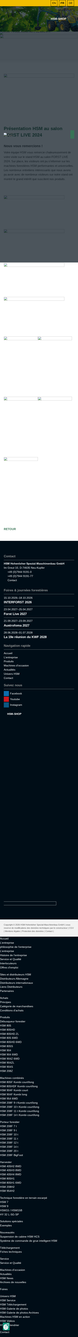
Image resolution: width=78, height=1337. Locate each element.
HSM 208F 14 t (9, 1146)
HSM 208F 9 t (8, 1130)
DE (71, 3)
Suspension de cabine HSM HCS (19, 1236)
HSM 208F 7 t (8, 1126)
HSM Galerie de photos (14, 1308)
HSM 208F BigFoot (11, 1155)
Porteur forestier (10, 1121)
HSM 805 (5, 1025)
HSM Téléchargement (13, 1304)
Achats (4, 997)
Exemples (6, 1225)
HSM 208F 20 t (9, 1150)
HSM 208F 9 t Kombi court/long (19, 1102)
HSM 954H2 (7, 1190)
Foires (4, 1289)
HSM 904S (6, 1066)
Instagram (16, 704)
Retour (10, 529)
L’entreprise (11, 657)
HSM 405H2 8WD (10, 1166)
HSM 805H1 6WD (10, 1182)
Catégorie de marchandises (16, 1006)
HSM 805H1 (7, 1178)
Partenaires (7, 990)
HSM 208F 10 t (9, 1134)
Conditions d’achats (11, 1010)
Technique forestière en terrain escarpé (23, 1197)
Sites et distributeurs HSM (15, 974)
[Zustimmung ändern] (6, 1326)
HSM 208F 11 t (9, 1138)
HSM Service (8, 1300)
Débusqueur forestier (12, 1021)
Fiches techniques (11, 1251)
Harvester (6, 1162)
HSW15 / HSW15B (11, 1210)
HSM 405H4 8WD (10, 1174)
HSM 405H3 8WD (10, 1170)
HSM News (6, 1278)
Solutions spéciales (11, 1221)
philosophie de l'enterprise (15, 946)
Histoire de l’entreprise (13, 955)
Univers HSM (12, 673)
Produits (9, 661)
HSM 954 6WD (9, 1098)
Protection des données (33, 931)
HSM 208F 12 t (9, 1142)
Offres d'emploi (9, 967)
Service (4, 1258)
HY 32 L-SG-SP (9, 1214)
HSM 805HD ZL (9, 1033)
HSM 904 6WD (9, 1054)
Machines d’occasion (16, 665)
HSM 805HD (7, 1029)
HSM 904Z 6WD (10, 1058)
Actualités (9, 669)
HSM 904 (5, 1050)
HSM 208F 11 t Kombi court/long (19, 1111)
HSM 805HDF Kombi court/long (19, 1086)
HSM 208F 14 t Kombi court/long (19, 1114)
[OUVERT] (46, 3)
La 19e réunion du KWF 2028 (25, 637)
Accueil (8, 653)
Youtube (15, 699)
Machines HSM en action (15, 1316)
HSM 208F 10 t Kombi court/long (19, 1106)
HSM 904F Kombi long (13, 1094)
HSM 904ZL (7, 1062)
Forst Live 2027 (15, 614)
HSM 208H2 (7, 1186)
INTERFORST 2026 (18, 602)
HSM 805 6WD (9, 1037)
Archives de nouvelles (13, 1282)
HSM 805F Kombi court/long (17, 1082)
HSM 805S (6, 1046)
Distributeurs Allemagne (14, 978)
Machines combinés (12, 1077)
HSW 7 (4, 1201)
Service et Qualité (10, 959)
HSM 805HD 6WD (11, 1042)
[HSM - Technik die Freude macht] (9, 134)
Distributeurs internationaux (16, 982)
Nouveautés (7, 1232)
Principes (5, 1002)
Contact (12, 580)
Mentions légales (12, 931)
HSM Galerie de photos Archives (19, 1312)
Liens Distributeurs (11, 986)
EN (54, 3)
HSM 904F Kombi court (14, 1090)
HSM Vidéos (7, 1320)
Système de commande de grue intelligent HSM (28, 1240)
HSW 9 (4, 1206)
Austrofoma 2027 (16, 625)
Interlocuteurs (8, 963)
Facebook (16, 693)
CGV (71, 928)
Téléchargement (10, 1247)
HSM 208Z (6, 1070)
